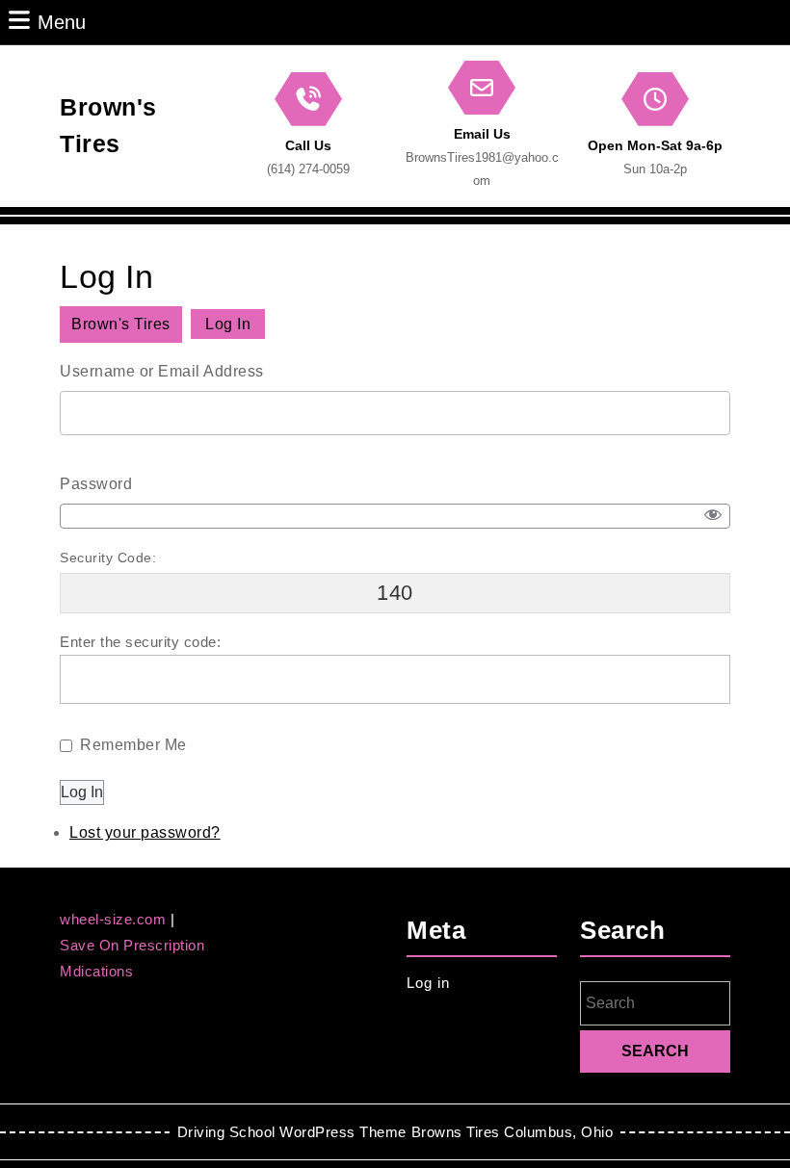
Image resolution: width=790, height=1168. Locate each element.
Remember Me (133, 745)
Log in (428, 982)
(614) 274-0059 (308, 169)
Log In (82, 792)
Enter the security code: (140, 642)
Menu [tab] (62, 22)
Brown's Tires (121, 324)
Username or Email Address (162, 371)
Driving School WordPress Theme (292, 1132)
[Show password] (713, 516)
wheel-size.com (115, 919)
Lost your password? (145, 832)
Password (96, 484)
